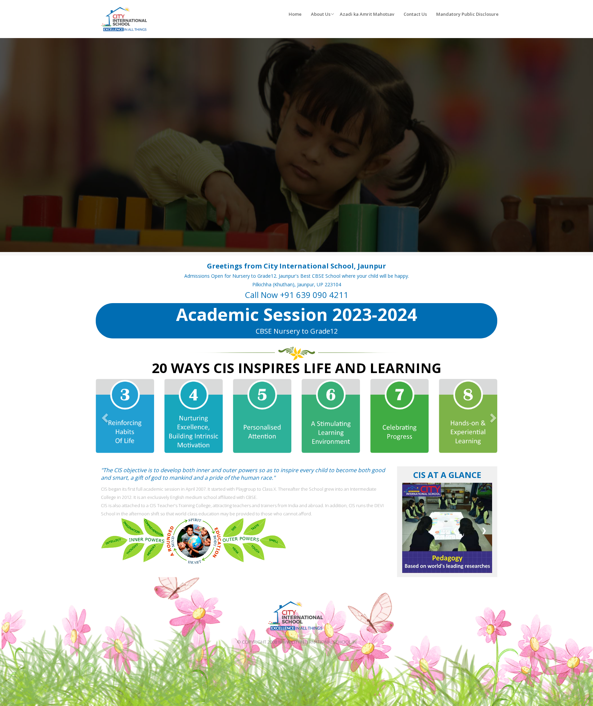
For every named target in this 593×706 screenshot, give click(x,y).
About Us (320, 14)
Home (295, 14)
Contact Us (415, 14)
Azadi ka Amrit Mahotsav (367, 14)
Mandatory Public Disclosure (467, 14)
